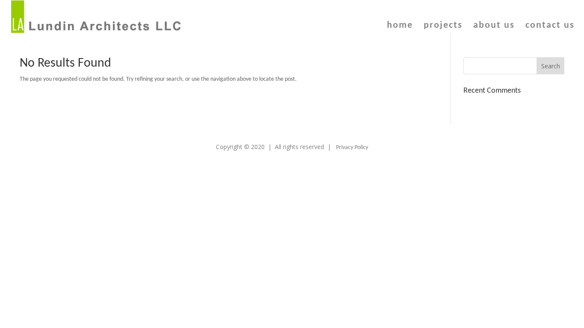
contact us (550, 26)
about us (494, 26)
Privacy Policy (352, 147)
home (400, 26)
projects (443, 26)
